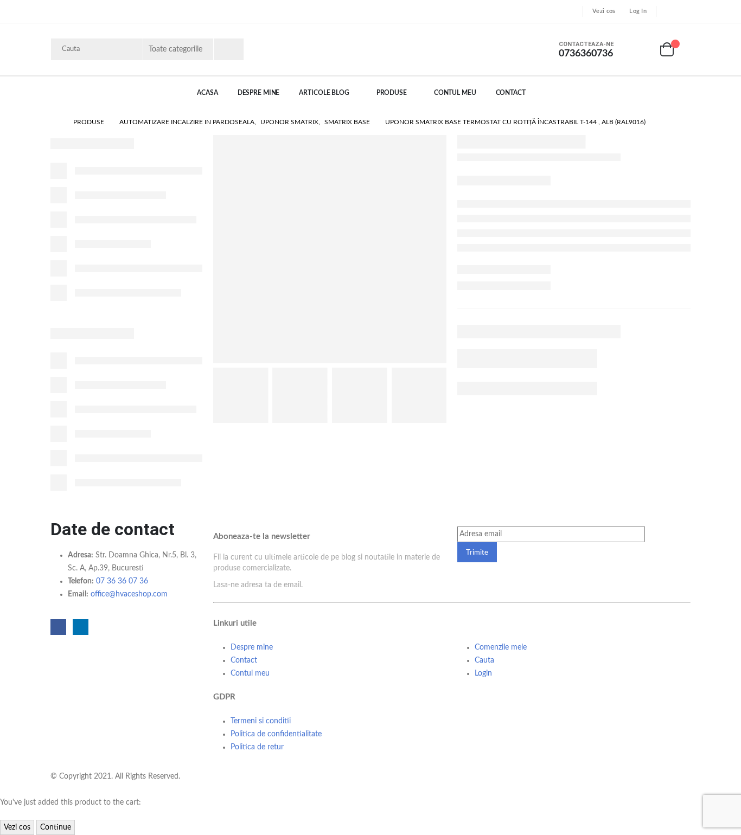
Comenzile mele (501, 647)
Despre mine (252, 647)
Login (483, 673)
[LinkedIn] (683, 11)
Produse (391, 92)
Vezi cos (603, 11)
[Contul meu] (641, 49)
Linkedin (80, 627)
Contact (511, 92)
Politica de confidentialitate (276, 734)
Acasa (207, 92)
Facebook (58, 627)
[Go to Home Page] (54, 122)
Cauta (484, 660)
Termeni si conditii (261, 721)
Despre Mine (259, 92)
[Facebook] (668, 11)
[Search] (229, 49)
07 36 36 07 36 (122, 581)
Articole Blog (324, 92)
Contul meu (455, 92)
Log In (638, 11)
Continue (55, 827)
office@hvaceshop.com (129, 594)
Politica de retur (257, 747)
